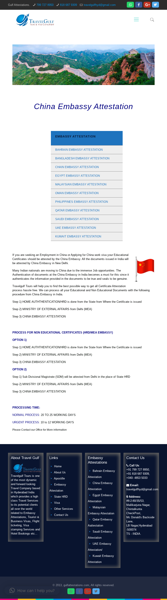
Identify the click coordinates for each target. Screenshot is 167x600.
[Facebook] (138, 5)
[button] (32, 590)
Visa (57, 502)
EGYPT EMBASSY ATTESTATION (77, 175)
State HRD (61, 496)
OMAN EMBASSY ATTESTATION (77, 193)
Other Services (63, 508)
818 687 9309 (68, 5)
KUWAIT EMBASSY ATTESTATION (78, 236)
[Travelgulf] (35, 19)
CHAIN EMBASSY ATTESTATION (77, 167)
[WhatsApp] (130, 5)
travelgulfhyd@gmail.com (100, 5)
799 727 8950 (45, 5)
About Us (60, 472)
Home (58, 466)
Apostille (59, 478)
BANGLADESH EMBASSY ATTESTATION (82, 158)
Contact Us (61, 515)
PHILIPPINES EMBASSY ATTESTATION (81, 201)
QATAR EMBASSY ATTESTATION (77, 210)
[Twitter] (155, 5)
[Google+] (147, 5)
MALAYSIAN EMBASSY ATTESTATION (80, 184)
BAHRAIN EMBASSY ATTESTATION (79, 149)
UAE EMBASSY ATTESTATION (75, 227)
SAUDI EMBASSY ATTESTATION (77, 219)
